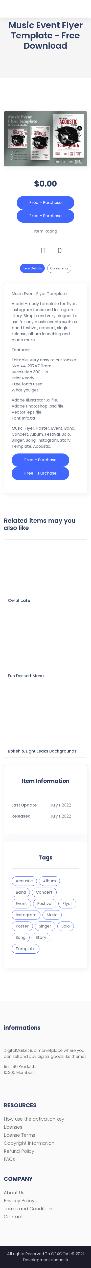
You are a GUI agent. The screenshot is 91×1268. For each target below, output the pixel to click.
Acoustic (24, 881)
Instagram (26, 915)
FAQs (9, 1159)
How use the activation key (34, 1119)
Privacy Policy (19, 1200)
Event (21, 903)
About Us (14, 1192)
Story (41, 937)
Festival (44, 903)
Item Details (32, 268)
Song (21, 937)
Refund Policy (19, 1151)
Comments (59, 268)
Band (21, 892)
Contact (13, 1217)
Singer (45, 926)
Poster (22, 926)
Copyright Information (29, 1143)
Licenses (13, 1127)
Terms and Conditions (29, 1208)
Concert (44, 892)
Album (49, 881)
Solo (65, 926)
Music (52, 915)
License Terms (19, 1135)
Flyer (67, 903)
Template (25, 949)
